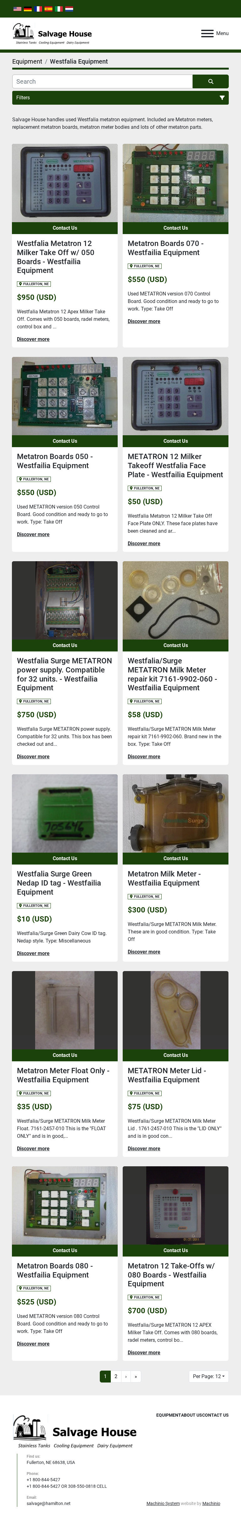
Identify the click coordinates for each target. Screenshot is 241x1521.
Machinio (211, 1503)
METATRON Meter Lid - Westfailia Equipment (167, 1075)
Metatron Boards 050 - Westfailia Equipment (55, 461)
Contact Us (65, 228)
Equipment (168, 1415)
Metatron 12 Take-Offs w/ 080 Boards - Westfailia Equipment (171, 1275)
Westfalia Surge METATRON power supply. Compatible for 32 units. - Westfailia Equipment (64, 674)
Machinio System (163, 1503)
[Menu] (207, 33)
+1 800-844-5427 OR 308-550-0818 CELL (67, 1486)
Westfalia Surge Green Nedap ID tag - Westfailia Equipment (59, 883)
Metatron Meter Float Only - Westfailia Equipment (63, 1075)
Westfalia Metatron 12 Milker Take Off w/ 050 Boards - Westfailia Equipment (55, 257)
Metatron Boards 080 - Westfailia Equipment (55, 1270)
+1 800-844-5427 (43, 1479)
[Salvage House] (75, 1431)
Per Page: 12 (207, 1376)
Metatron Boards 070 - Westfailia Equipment (166, 248)
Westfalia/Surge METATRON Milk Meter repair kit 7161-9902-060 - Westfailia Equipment (172, 674)
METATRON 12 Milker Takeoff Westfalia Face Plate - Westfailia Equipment (175, 465)
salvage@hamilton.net (49, 1503)
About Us (191, 1415)
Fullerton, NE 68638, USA (51, 1462)
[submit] (211, 81)
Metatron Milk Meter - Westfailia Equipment (164, 878)
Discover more (33, 339)
